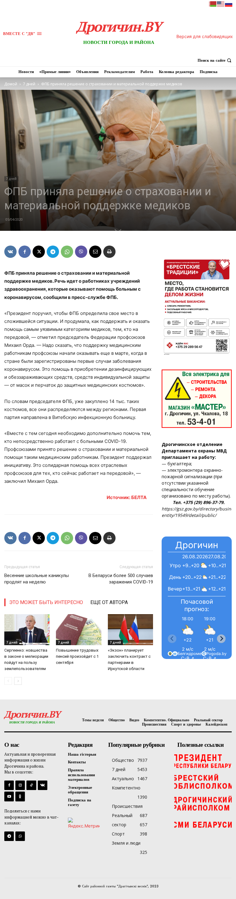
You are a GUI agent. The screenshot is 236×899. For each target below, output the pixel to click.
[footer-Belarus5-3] (203, 760)
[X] (39, 252)
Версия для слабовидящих (204, 36)
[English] (221, 3)
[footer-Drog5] (203, 803)
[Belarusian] (213, 3)
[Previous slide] (172, 638)
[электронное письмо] (95, 252)
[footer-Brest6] (203, 782)
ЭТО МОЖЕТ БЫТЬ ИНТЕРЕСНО (46, 602)
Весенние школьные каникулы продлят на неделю (36, 579)
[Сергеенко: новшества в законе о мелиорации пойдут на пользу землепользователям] (26, 629)
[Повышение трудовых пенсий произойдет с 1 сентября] (78, 629)
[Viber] (81, 252)
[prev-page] (8, 681)
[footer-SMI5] (203, 825)
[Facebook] (24, 252)
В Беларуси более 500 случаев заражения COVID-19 (120, 579)
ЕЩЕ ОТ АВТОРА (109, 602)
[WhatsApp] (67, 252)
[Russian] (229, 3)
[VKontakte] (42, 785)
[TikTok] (31, 785)
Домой (10, 84)
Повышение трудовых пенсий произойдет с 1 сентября (77, 656)
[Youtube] (9, 796)
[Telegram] (53, 252)
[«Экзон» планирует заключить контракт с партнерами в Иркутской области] (130, 629)
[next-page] (18, 681)
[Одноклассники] (20, 796)
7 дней (29, 84)
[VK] (10, 252)
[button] (215, 60)
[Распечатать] (109, 252)
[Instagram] (20, 785)
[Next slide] (221, 638)
